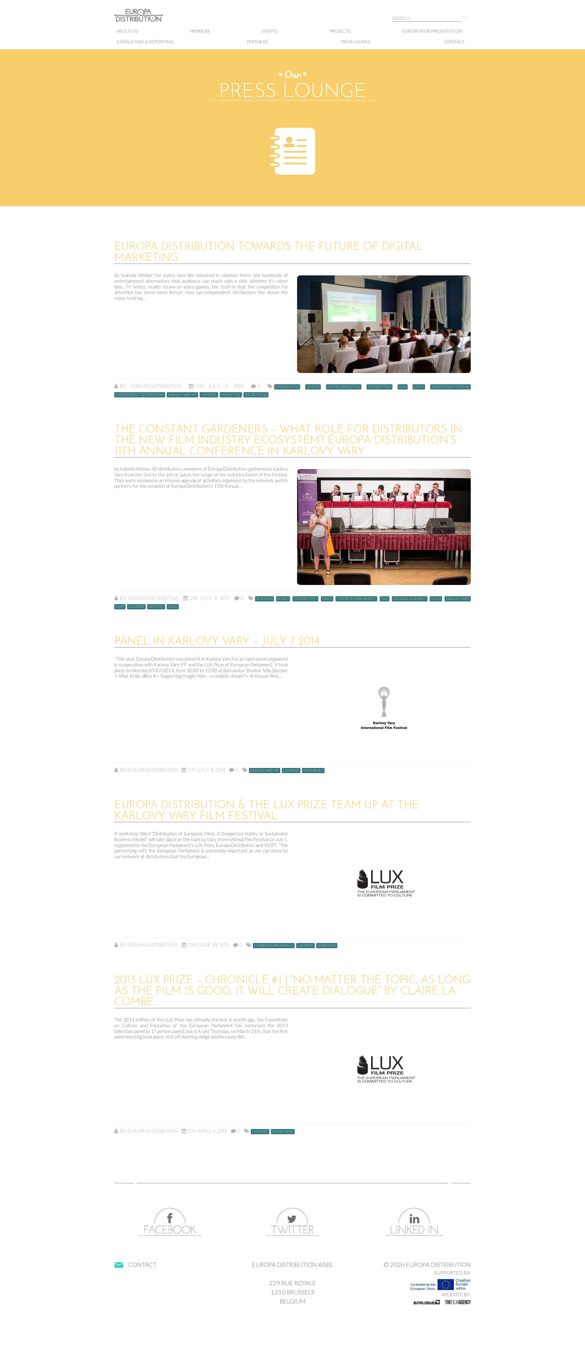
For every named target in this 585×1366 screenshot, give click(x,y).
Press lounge (356, 41)
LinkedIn (414, 1222)
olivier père (282, 1131)
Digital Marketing (343, 387)
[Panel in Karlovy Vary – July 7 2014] (384, 708)
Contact (454, 41)
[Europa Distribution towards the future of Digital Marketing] (384, 324)
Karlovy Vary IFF (182, 394)
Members (200, 31)
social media (256, 394)
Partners (257, 41)
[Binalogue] (427, 1302)
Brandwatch (287, 387)
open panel (313, 770)
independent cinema (450, 387)
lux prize (209, 394)
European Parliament (356, 599)
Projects (339, 31)
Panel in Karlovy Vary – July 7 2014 (216, 641)
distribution (379, 387)
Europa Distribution (144, 18)
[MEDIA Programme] (440, 1283)
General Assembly (409, 599)
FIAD (384, 599)
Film (402, 387)
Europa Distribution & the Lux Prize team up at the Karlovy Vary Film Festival (266, 811)
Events (269, 31)
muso (173, 606)
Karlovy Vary (458, 599)
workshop (326, 945)
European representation (432, 31)
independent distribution (139, 394)
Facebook (170, 1222)
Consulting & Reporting (145, 41)
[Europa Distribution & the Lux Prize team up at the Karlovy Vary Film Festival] (384, 883)
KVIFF (119, 606)
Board (283, 599)
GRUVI (419, 387)
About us (127, 31)
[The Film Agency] (458, 1302)
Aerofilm (264, 599)
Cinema (313, 387)
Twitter (292, 1222)
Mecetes (156, 606)
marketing (231, 394)
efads (327, 599)
